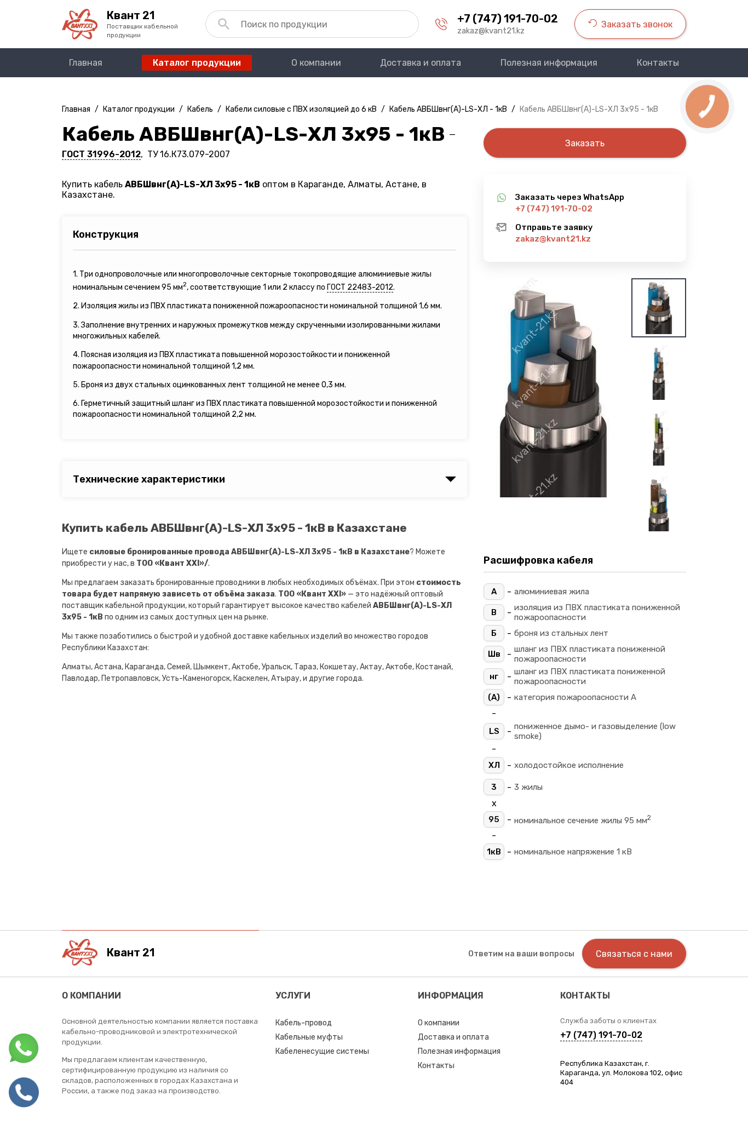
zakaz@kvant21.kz (491, 31)
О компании (438, 1023)
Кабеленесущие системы (322, 1051)
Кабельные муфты (309, 1037)
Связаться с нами (634, 954)
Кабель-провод (303, 1023)
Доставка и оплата (453, 1037)
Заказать (585, 143)
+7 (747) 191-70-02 (507, 18)
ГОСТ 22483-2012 (360, 287)
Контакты (436, 1065)
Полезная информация (459, 1051)
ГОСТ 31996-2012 (101, 154)
